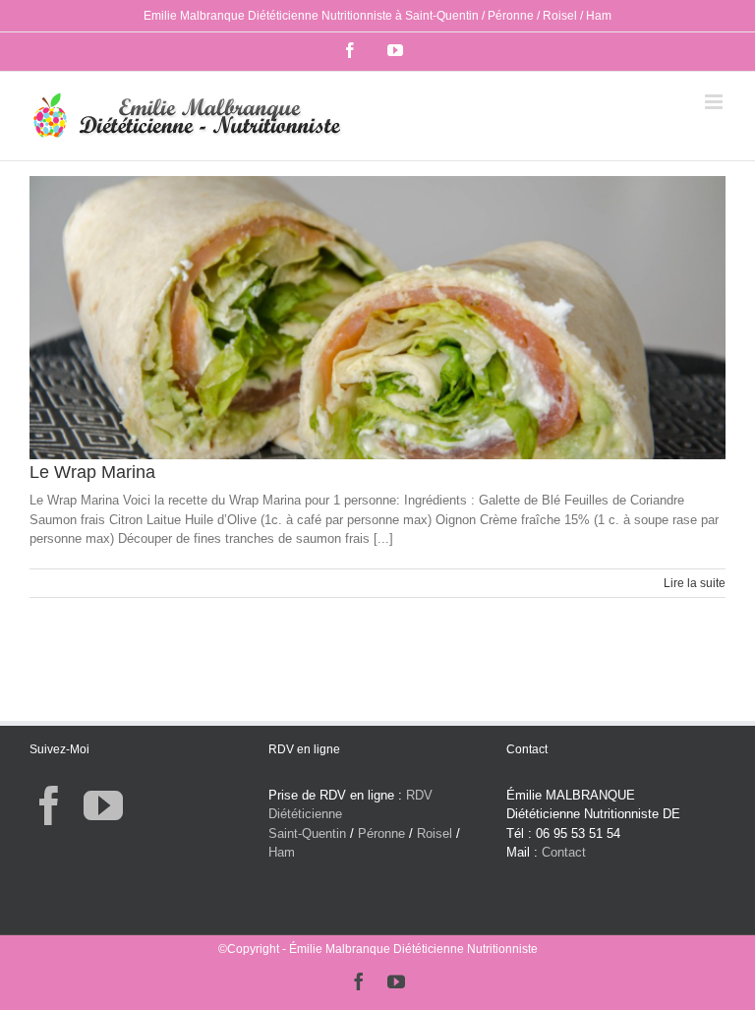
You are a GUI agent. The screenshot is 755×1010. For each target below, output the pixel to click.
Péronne (381, 833)
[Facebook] (49, 805)
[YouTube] (103, 805)
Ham (281, 852)
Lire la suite (695, 583)
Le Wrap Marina (92, 472)
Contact (564, 852)
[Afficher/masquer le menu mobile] (715, 101)
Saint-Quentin (307, 833)
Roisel (434, 833)
